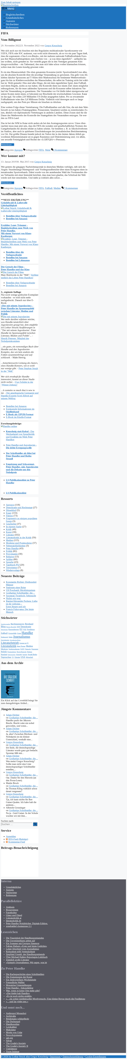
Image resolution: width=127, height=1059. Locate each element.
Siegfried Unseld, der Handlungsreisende (25, 954)
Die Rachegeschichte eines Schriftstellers (25, 974)
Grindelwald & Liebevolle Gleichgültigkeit (14, 204)
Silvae (9, 1040)
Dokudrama (4, 629)
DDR (18, 627)
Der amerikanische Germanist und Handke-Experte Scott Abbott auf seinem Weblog (19, 396)
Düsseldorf (11, 510)
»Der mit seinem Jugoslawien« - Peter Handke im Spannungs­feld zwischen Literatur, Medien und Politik (17, 309)
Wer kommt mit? (13, 156)
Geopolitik (12, 633)
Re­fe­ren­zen (12, 27)
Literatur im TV (24, 643)
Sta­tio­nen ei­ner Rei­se (16, 587)
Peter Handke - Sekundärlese (19, 988)
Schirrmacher (12, 654)
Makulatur (11, 1029)
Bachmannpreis (17, 624)
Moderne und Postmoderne (19, 543)
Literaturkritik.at (13, 918)
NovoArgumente (14, 1035)
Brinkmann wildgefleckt (17, 1018)
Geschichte (11, 524)
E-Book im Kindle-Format (18, 417)
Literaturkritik (8, 645)
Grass (19, 633)
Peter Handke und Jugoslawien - (21, 446)
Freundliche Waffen (15, 982)
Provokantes (12, 554)
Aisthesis (10, 907)
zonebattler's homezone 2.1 (19, 926)
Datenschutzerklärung (73, 1056)
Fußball (48, 188)
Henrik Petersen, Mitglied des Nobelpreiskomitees (15, 339)
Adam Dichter (12, 715)
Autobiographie (5, 624)
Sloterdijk (19, 654)
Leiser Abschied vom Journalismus (22, 949)
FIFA (41, 150)
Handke (27, 633)
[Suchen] (35, 824)
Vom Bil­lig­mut (11, 40)
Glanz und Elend (14, 915)
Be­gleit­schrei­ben (15, 14)
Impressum (55, 1056)
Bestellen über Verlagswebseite (20, 282)
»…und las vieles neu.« (17, 1001)
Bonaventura (12, 909)
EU (21, 629)
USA (23, 657)
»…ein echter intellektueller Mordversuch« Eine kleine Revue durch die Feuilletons (45, 999)
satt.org (9, 1038)
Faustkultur (11, 912)
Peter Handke (12, 548)
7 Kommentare (71, 188)
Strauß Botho (32, 654)
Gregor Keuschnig (14, 742)
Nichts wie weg (13, 598)
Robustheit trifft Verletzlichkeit (20, 951)
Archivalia (11, 1016)
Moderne (4, 649)
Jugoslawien (5, 640)
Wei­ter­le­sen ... (7, 144)
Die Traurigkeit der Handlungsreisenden (25, 938)
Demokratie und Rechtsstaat (19, 507)
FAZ (24, 629)
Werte (47, 150)
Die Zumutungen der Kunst (19, 977)
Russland (4, 654)
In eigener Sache (14, 526)
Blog (3, 626)
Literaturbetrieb (10, 642)
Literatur (10, 534)
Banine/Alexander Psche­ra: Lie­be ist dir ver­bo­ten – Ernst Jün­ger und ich (21, 604)
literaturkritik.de (13, 920)
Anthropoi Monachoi (16, 1013)
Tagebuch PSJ (12, 564)
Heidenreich (4, 637)
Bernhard (29, 624)
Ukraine (17, 657)
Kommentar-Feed (16, 842)
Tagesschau (6, 657)
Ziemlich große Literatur (17, 959)
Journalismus (21, 636)
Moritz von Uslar (14, 1032)
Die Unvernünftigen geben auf (20, 940)
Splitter (9, 559)
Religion (10, 556)
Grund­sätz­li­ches (15, 17)
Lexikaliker (11, 1027)
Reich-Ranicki (22, 652)
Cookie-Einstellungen (95, 1056)
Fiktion (9, 515)
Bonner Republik (11, 627)
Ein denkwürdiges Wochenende (21, 979)
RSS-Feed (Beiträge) (18, 839)
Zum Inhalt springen (10, 2)
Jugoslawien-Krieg (15, 640)
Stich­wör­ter (12, 24)
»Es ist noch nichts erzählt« (19, 996)
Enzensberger (13, 629)
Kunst (9, 532)
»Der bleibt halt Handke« (18, 993)
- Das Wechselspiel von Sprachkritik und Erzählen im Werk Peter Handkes (20, 435)
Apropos (18, 150)
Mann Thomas (21, 646)
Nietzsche (28, 649)
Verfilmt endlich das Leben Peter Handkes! (19, 276)
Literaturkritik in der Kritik (18, 537)
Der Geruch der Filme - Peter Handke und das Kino (15, 268)
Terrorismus (11, 567)
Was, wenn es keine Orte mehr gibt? (23, 990)
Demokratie (26, 626)
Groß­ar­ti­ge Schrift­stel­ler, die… (20, 593)
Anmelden (11, 836)
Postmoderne (11, 652)
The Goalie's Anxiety (16, 1043)
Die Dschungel (13, 1021)
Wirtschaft (29, 657)
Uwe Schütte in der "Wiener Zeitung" (17, 383)
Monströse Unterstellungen (19, 985)
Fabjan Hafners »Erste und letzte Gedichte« (26, 946)
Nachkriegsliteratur (14, 649)
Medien (57, 188)
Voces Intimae (12, 1051)
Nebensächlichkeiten (15, 545)
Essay (8, 513)
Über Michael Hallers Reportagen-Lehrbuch (27, 957)
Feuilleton (31, 629)
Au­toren (10, 21)
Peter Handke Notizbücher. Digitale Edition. (27, 923)
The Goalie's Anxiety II (17, 1046)
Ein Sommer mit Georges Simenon (22, 943)
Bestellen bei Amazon (16, 285)
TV (13, 657)
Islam (11, 637)
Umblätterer (11, 1048)
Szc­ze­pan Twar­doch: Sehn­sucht (21, 595)
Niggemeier (34, 649)
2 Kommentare (60, 150)
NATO (22, 649)
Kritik (9, 529)
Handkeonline (12, 1024)
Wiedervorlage (13, 570)
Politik (9, 551)
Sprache (10, 562)
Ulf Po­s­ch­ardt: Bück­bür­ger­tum (20, 590)
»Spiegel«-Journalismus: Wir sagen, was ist (26, 962)
